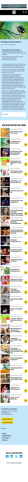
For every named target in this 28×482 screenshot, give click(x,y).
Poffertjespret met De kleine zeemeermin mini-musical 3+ (16, 153)
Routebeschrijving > (7, 435)
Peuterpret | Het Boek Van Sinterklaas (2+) (16, 250)
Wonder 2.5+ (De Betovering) (14, 398)
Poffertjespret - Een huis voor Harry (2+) (15, 181)
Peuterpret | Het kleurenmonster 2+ (15, 270)
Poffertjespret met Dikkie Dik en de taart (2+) (16, 162)
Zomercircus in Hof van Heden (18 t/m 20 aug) (16, 280)
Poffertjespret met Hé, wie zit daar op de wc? (16, 171)
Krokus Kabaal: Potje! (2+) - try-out (16, 132)
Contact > (4, 433)
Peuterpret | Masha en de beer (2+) (16, 260)
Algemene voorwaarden (16, 462)
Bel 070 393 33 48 (7, 419)
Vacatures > (5, 440)
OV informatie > (6, 437)
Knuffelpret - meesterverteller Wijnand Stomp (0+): (15, 290)
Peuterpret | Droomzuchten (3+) (15, 240)
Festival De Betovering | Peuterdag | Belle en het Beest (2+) (16, 231)
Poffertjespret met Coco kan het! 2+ (15, 142)
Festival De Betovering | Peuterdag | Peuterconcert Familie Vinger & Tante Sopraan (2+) (16, 213)
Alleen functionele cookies (14, 7)
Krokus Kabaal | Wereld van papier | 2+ (16, 358)
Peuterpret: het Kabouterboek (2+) (15, 388)
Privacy (8, 462)
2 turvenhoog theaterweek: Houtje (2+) (16, 340)
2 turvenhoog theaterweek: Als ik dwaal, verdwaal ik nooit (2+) (16, 350)
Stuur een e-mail (7, 422)
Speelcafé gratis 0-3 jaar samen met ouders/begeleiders (16, 330)
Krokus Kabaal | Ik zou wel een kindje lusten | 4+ (16, 379)
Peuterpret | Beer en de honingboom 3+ (16, 201)
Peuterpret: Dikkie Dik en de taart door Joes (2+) (16, 320)
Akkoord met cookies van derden (14, 5)
